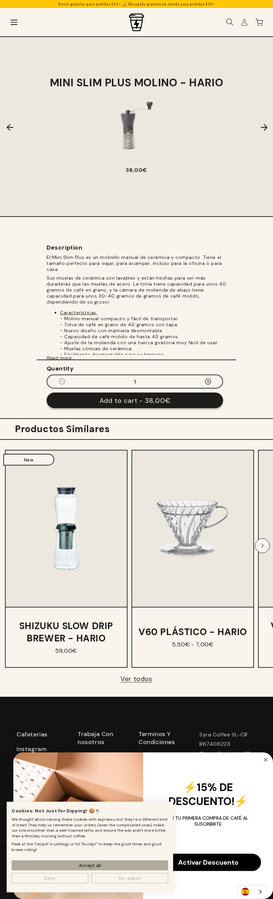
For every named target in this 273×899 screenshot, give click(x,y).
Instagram (32, 749)
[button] (14, 22)
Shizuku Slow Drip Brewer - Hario (66, 632)
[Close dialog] (266, 760)
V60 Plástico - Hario (192, 632)
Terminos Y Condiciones (156, 738)
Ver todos (136, 678)
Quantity (60, 369)
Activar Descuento (208, 862)
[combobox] (252, 891)
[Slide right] (262, 545)
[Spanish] (252, 892)
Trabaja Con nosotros (96, 738)
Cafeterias (32, 734)
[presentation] (5, 127)
